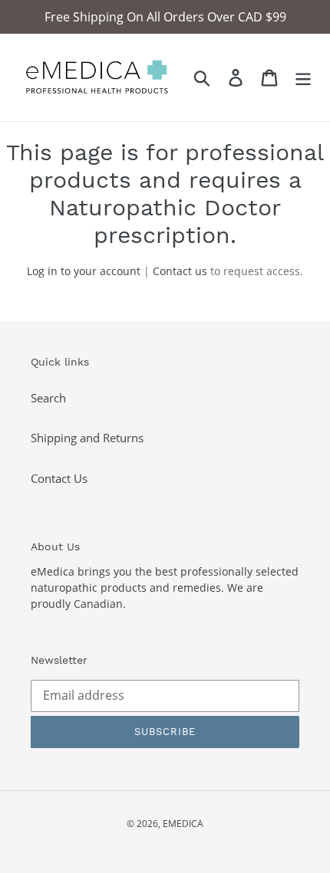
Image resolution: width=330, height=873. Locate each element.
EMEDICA (183, 823)
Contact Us (59, 478)
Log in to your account (83, 271)
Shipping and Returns (87, 437)
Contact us (180, 271)
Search (48, 397)
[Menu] (303, 77)
